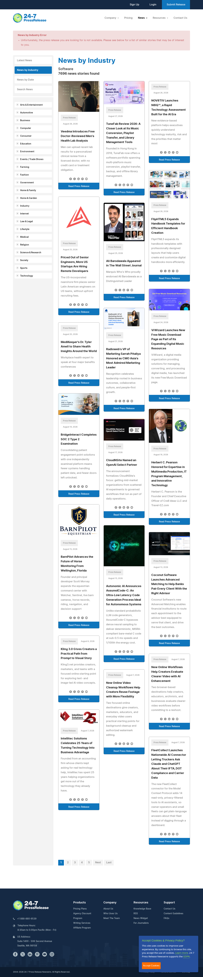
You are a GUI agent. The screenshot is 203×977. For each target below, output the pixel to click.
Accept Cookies (151, 965)
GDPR (186, 956)
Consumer (26, 136)
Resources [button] (159, 18)
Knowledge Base (142, 909)
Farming (24, 167)
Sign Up (134, 4)
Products (79, 902)
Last (108, 862)
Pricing (128, 18)
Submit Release (176, 4)
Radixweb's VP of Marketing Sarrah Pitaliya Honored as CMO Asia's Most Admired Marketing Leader (123, 358)
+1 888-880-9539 (26, 919)
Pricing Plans (80, 909)
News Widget (141, 918)
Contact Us (180, 18)
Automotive (26, 113)
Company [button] (111, 18)
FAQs (166, 918)
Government (27, 183)
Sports (23, 268)
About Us (108, 909)
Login (153, 4)
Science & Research (30, 253)
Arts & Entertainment (31, 105)
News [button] (141, 18)
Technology (26, 276)
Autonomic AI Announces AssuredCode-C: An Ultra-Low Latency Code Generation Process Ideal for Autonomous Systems (123, 595)
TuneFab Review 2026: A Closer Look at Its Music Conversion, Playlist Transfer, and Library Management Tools (123, 133)
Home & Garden (28, 198)
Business (25, 120)
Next (98, 862)
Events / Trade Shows (31, 159)
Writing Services (81, 923)
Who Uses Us (110, 913)
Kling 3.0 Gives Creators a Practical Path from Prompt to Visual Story (79, 654)
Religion (24, 245)
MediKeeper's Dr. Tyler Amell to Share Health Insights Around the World (79, 347)
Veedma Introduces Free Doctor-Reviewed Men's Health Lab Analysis (78, 136)
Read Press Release (78, 186)
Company (109, 902)
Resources (141, 902)
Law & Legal (26, 221)
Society (24, 260)
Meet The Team (111, 918)
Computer (25, 128)
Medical (24, 237)
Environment (27, 151)
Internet (24, 214)
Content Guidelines (173, 913)
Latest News (24, 60)
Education (25, 144)
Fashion (24, 175)
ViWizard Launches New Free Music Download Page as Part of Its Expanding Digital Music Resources (168, 339)
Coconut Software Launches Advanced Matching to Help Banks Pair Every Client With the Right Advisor (169, 584)
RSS (136, 913)
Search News (25, 89)
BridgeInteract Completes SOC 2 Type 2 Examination (79, 439)
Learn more (181, 952)
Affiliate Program (82, 928)
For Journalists (141, 923)
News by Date (25, 79)
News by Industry (27, 70)
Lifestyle (24, 229)
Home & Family (28, 190)
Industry (24, 206)
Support (169, 902)
